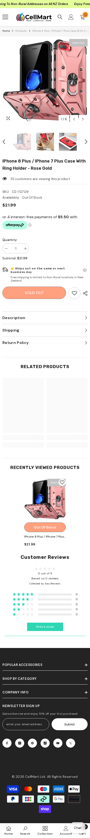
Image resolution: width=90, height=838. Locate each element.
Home (6, 31)
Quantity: (9, 240)
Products (21, 31)
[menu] (5, 17)
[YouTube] (57, 743)
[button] (74, 119)
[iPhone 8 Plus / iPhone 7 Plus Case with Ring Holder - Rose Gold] (45, 499)
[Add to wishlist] (62, 482)
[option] (45, 81)
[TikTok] (45, 743)
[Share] (84, 293)
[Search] (60, 17)
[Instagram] (19, 743)
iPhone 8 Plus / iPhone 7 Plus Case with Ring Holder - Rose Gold (44, 537)
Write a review (45, 627)
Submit (69, 724)
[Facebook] (7, 743)
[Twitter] (70, 743)
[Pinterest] (32, 743)
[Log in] (71, 17)
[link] (74, 293)
